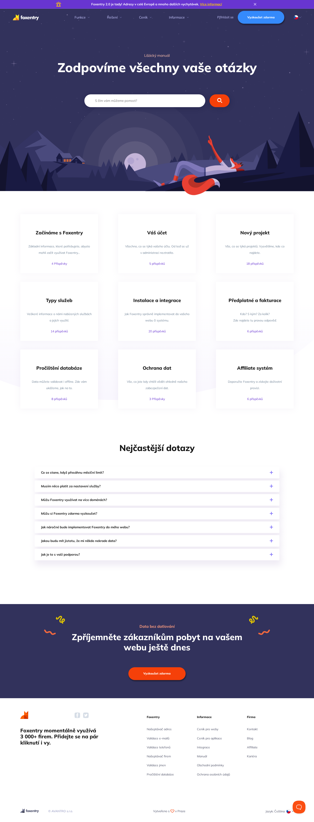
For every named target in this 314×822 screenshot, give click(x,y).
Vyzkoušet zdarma (261, 17)
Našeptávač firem (159, 756)
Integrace (203, 747)
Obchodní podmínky (210, 765)
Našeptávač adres (159, 729)
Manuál (202, 756)
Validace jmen (156, 765)
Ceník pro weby (207, 729)
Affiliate (252, 747)
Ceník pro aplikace (209, 738)
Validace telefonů (158, 747)
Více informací (211, 4)
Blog (250, 738)
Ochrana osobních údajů (213, 774)
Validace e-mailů (158, 738)
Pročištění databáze (160, 774)
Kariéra (252, 756)
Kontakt (252, 729)
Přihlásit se (225, 17)
